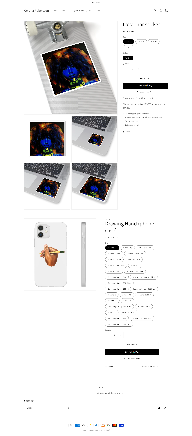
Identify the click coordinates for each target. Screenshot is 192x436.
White (128, 58)
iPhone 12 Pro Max (116, 265)
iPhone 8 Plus (144, 306)
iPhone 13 (127, 248)
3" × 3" (154, 42)
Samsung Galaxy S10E (142, 318)
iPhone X (112, 295)
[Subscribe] (68, 408)
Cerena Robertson (92, 430)
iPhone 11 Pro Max (135, 271)
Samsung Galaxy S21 (117, 277)
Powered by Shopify (104, 430)
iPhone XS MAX (144, 295)
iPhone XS (112, 301)
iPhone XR (126, 295)
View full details (149, 366)
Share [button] (128, 132)
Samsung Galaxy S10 (117, 318)
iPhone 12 (112, 248)
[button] (65, 10)
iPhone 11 (135, 265)
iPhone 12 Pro (133, 259)
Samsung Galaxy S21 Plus (144, 277)
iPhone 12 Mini (114, 259)
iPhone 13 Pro (114, 253)
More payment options (145, 92)
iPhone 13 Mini (145, 248)
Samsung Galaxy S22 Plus (144, 289)
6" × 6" (129, 42)
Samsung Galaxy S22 (117, 289)
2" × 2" (141, 42)
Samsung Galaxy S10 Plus (119, 324)
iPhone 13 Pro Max (135, 253)
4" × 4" (129, 47)
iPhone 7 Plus (128, 312)
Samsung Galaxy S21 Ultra (119, 283)
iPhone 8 (127, 301)
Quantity (126, 64)
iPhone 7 (112, 312)
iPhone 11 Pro (114, 271)
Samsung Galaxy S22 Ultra (119, 306)
